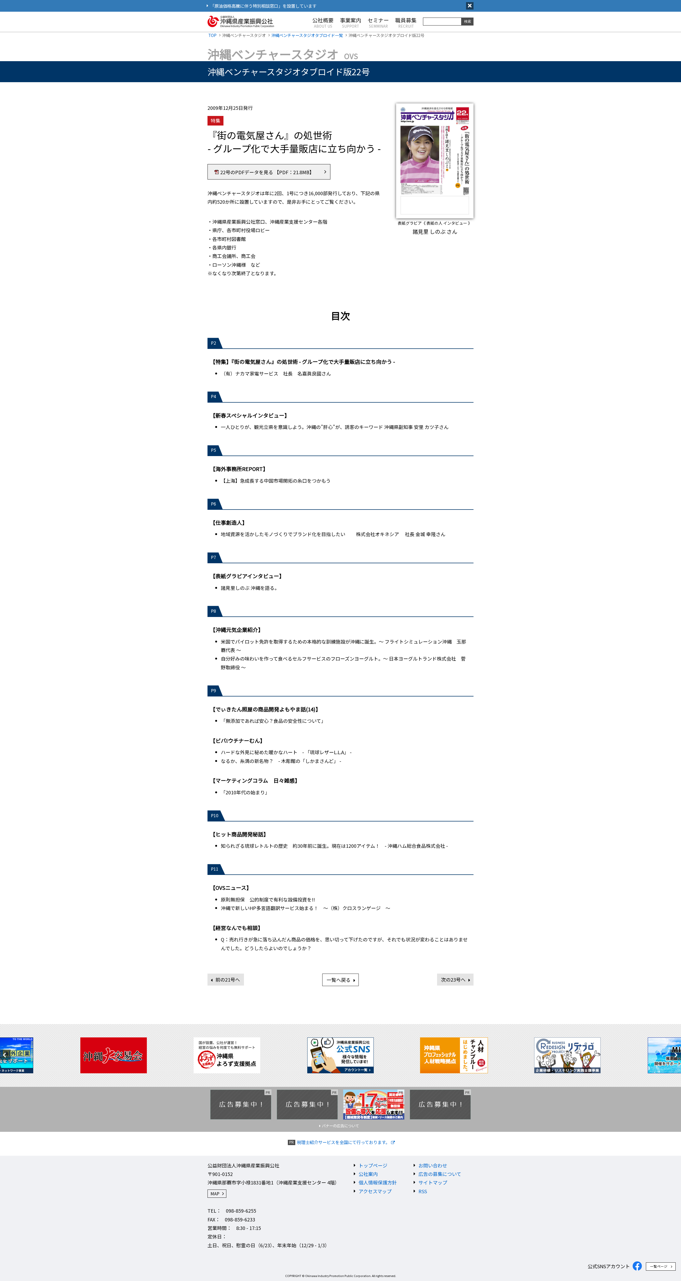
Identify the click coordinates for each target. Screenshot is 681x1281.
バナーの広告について (340, 1125)
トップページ (373, 1165)
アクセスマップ (375, 1191)
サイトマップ (432, 1182)
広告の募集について (439, 1173)
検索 (467, 21)
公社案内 (368, 1173)
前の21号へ (227, 979)
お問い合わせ (432, 1165)
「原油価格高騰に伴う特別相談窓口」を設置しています (263, 6)
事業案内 (350, 22)
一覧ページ (658, 1266)
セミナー (378, 22)
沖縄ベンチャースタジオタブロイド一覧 (307, 35)
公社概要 (323, 22)
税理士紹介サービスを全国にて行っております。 (343, 1142)
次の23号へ (453, 979)
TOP (212, 35)
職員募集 (406, 22)
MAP (214, 1193)
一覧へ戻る (339, 979)
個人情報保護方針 (378, 1182)
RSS (422, 1191)
